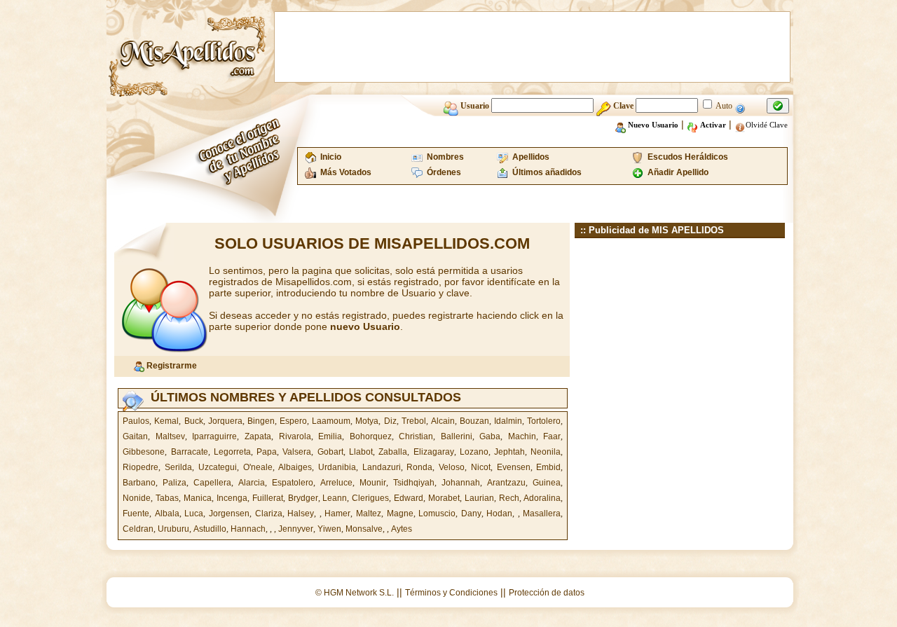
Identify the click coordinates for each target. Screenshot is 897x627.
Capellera (212, 483)
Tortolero (544, 421)
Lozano (474, 452)
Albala (167, 513)
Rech (509, 498)
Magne (400, 513)
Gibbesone (144, 452)
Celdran (138, 529)
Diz (390, 421)
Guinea (547, 483)
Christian (416, 436)
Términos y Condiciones (451, 593)
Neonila (545, 452)
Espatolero (292, 483)
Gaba (489, 436)
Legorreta (232, 452)
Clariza (268, 513)
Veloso (452, 467)
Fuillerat (267, 498)
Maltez (368, 513)
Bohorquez (371, 436)
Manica (198, 498)
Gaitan (135, 436)
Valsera (296, 452)
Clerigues (370, 498)
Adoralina (542, 498)
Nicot (481, 467)
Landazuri (381, 467)
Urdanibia (337, 467)
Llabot (361, 452)
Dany (471, 513)
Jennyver (295, 529)
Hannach (248, 529)
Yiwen (329, 529)
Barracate (189, 452)
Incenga (232, 498)
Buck (193, 421)
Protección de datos (546, 593)
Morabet (444, 498)
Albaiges (295, 467)
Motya (366, 421)
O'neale (258, 467)
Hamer (337, 513)
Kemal (166, 421)
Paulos (136, 421)
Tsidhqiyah (413, 483)
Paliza (174, 483)
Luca (193, 513)
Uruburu (173, 529)
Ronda (419, 467)
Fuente (136, 513)
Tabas (167, 498)
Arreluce (336, 483)
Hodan (499, 513)
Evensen (513, 467)
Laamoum (331, 421)
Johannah (460, 483)
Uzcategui (217, 467)
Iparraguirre (214, 436)
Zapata (258, 436)
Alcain (443, 421)
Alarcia (251, 483)
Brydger (303, 498)
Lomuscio (437, 513)
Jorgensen (229, 513)
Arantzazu (506, 483)
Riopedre (140, 467)
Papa (266, 452)
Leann (334, 498)
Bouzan (474, 421)
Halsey (300, 513)
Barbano (139, 483)
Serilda (178, 467)
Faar (552, 436)
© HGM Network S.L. (354, 593)
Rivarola (295, 436)
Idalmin (508, 421)
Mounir (373, 483)
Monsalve (364, 529)
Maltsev (170, 436)
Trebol (414, 421)
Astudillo (209, 529)
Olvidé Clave (767, 124)
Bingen (261, 421)
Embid (548, 467)
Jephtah (509, 452)
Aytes (401, 529)
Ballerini (456, 436)
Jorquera (225, 421)
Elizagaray (433, 452)
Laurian (479, 498)
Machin (522, 436)
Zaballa (392, 452)
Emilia (330, 436)
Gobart (330, 452)
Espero (293, 421)
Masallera (542, 513)
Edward (408, 498)
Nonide (137, 498)
